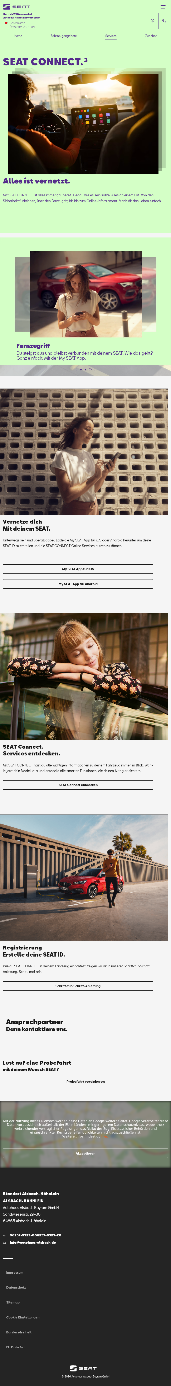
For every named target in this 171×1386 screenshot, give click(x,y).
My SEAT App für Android (78, 584)
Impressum (14, 1272)
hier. (104, 1136)
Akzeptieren (85, 1153)
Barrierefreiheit (18, 1332)
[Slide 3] (90, 369)
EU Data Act (15, 1347)
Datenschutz (16, 1287)
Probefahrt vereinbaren (86, 1081)
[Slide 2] (85, 369)
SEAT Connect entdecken (78, 785)
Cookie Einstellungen (22, 1317)
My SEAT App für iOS (78, 569)
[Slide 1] (81, 369)
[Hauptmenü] (164, 7)
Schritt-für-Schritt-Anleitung (78, 986)
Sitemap (13, 1302)
